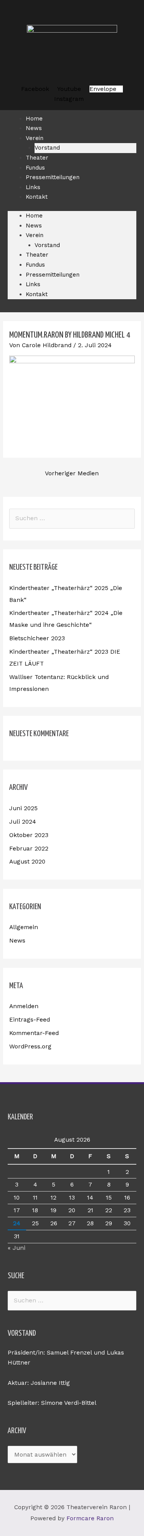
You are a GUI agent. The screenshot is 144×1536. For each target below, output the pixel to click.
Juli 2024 (22, 821)
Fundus (35, 264)
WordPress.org (30, 1046)
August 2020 (27, 861)
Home (34, 215)
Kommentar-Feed (34, 1033)
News (34, 225)
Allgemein (23, 927)
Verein (34, 138)
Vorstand (47, 245)
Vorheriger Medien (72, 473)
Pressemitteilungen (52, 177)
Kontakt (37, 196)
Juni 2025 (23, 808)
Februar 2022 (28, 848)
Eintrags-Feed (29, 1019)
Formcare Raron (90, 1518)
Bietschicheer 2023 (37, 638)
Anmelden (23, 1006)
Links (33, 284)
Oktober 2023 (28, 835)
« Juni (16, 1247)
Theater (37, 254)
